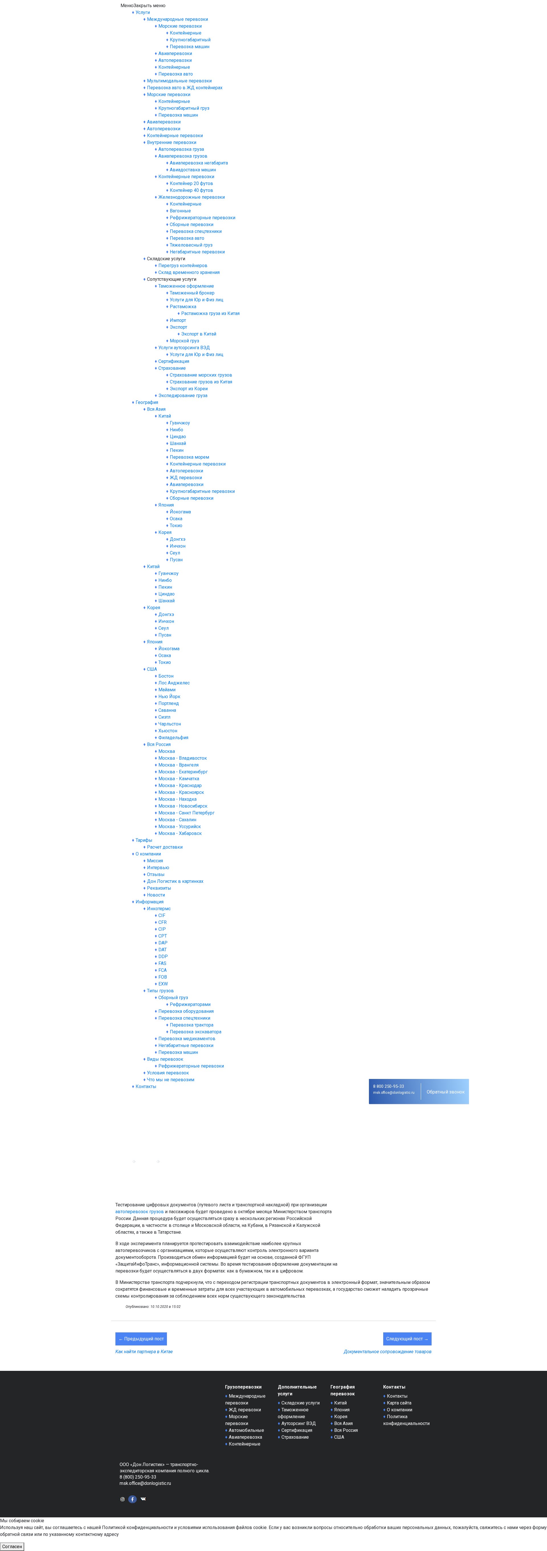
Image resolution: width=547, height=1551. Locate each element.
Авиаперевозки (175, 53)
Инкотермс (159, 908)
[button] (143, 5)
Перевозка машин (189, 46)
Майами (166, 689)
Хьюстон (167, 730)
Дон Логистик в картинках (175, 881)
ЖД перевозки (186, 477)
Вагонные (180, 211)
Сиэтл (164, 717)
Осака (176, 518)
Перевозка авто (175, 74)
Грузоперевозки (243, 1387)
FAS (162, 963)
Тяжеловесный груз (191, 245)
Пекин (176, 450)
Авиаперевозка (245, 1437)
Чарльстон (169, 724)
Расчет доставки (165, 847)
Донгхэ (177, 539)
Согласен (12, 1546)
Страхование (172, 368)
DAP (163, 943)
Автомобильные (246, 1430)
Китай (164, 416)
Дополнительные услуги (297, 1390)
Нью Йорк (169, 696)
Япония (166, 505)
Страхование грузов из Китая (201, 382)
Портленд (168, 703)
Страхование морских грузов (201, 375)
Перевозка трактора (191, 1025)
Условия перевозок (168, 1073)
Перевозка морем (189, 457)
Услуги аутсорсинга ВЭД (184, 347)
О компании (148, 854)
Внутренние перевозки (171, 142)
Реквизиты (159, 888)
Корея (165, 532)
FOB (162, 977)
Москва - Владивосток (182, 758)
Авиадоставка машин (193, 169)
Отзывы (156, 874)
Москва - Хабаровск (180, 833)
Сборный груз (173, 997)
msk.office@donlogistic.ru (394, 1093)
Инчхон (177, 546)
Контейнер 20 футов (191, 183)
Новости (156, 895)
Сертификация (173, 361)
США (152, 669)
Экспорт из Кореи (189, 388)
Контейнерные (185, 33)
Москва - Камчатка (178, 778)
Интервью (158, 867)
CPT (162, 936)
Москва (166, 751)
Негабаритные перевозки (197, 252)
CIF (161, 915)
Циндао (178, 436)
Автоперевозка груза (181, 149)
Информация (150, 901)
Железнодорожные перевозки (191, 197)
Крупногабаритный (190, 39)
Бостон (166, 676)
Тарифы (144, 840)
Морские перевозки (180, 26)
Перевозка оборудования (186, 1011)
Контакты (146, 1086)
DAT (162, 949)
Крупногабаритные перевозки (202, 491)
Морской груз (184, 340)
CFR (162, 922)
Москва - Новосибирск (182, 806)
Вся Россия (159, 744)
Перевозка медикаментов (186, 1038)
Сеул (175, 553)
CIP (162, 929)
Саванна (167, 710)
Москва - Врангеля (178, 765)
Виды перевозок (165, 1059)
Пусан (176, 559)
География (147, 402)
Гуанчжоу (180, 423)
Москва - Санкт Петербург (186, 813)
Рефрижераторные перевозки (202, 217)
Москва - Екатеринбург (183, 772)
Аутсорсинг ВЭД (298, 1423)
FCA (162, 970)
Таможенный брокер (192, 293)
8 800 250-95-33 (388, 1086)
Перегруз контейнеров (182, 265)
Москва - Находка (177, 799)
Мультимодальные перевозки (179, 81)
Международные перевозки (177, 19)
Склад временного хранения (189, 272)
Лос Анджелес (174, 683)
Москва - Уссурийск (179, 826)
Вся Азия (156, 409)
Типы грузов (160, 990)
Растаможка (183, 306)
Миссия (155, 860)
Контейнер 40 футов (191, 190)
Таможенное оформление (186, 286)
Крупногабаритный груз (183, 108)
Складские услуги (300, 1403)
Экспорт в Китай (198, 334)
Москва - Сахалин (177, 819)
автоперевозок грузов (139, 1211)
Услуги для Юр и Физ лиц (196, 299)
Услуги (143, 12)
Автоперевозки (175, 60)
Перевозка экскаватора (195, 1031)
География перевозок (342, 1390)
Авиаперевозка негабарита (199, 163)
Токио (176, 525)
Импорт (178, 320)
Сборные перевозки (191, 224)
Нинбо (176, 429)
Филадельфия (173, 737)
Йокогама (180, 512)
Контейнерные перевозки (175, 135)
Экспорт (178, 327)
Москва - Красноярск (181, 792)
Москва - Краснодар (180, 785)
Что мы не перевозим (170, 1079)
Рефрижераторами (190, 1004)
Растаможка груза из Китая (210, 313)
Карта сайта (399, 1403)
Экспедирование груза (182, 395)
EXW (163, 984)
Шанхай (178, 443)
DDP (163, 956)
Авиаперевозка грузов (182, 156)
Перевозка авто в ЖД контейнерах (185, 87)
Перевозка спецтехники (196, 231)
